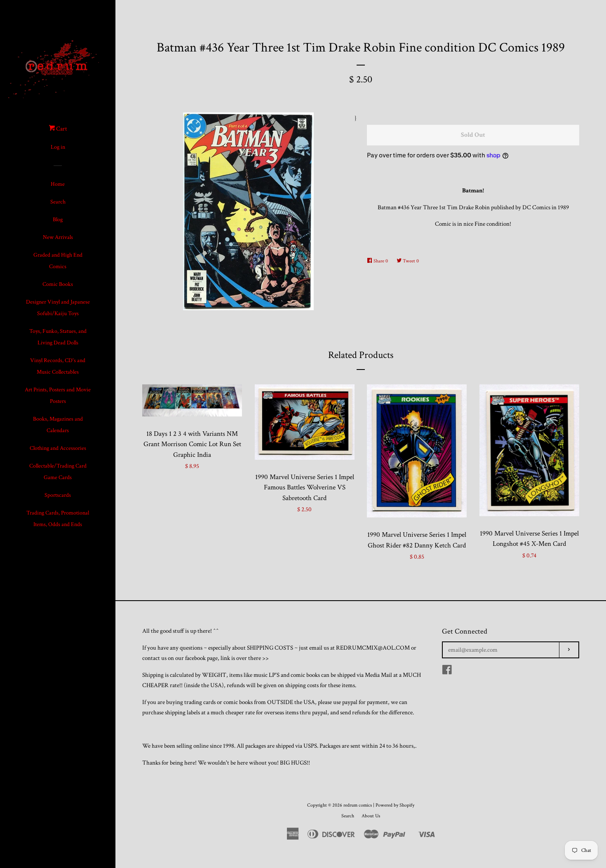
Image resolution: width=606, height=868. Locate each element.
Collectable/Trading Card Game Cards (58, 471)
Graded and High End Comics (57, 260)
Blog (58, 219)
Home (58, 184)
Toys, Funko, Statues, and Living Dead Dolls (58, 337)
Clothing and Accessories (58, 448)
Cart (61, 129)
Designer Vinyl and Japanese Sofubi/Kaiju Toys (58, 307)
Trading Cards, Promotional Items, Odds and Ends (57, 518)
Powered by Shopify (395, 805)
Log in (58, 147)
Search (58, 202)
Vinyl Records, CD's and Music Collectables (57, 366)
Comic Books (57, 284)
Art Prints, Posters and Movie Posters (58, 395)
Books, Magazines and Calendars (58, 424)
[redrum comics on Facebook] (447, 672)
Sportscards (58, 495)
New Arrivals (58, 237)
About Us (371, 816)
